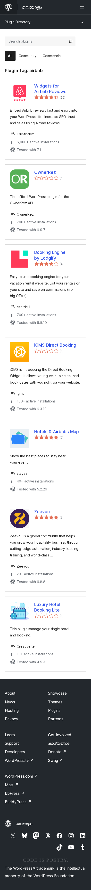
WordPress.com (21, 776)
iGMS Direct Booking (55, 345)
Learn (10, 734)
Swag (55, 760)
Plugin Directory (18, 22)
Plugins (54, 710)
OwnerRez (45, 172)
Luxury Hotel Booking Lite (47, 607)
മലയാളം (24, 823)
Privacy (11, 718)
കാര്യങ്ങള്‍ (58, 743)
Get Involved (59, 734)
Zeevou (42, 511)
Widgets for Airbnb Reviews (50, 88)
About (10, 693)
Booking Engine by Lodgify (50, 255)
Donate (57, 751)
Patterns (55, 718)
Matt (11, 784)
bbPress (15, 793)
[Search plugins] (70, 41)
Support (12, 743)
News (10, 702)
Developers (15, 751)
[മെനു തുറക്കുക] (83, 7)
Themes (55, 702)
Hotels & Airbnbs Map (56, 431)
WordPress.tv (19, 760)
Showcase (57, 693)
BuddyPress (18, 801)
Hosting (12, 710)
